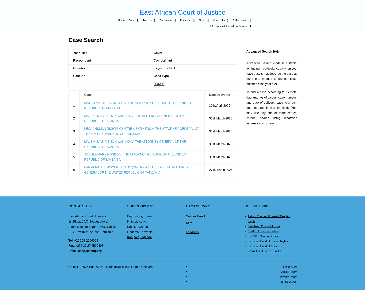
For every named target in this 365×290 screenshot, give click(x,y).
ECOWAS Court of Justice (263, 236)
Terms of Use (289, 281)
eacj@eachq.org (90, 250)
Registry (147, 20)
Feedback (192, 232)
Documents (166, 20)
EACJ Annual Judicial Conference (228, 26)
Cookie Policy (288, 271)
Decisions (185, 20)
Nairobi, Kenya (137, 221)
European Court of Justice (263, 246)
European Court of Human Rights (268, 241)
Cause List (219, 20)
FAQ (189, 223)
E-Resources (240, 20)
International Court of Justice (265, 250)
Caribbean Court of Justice (264, 226)
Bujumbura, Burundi (140, 216)
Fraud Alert (290, 266)
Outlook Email (195, 216)
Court (132, 20)
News (202, 20)
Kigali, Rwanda (137, 226)
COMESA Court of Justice (263, 231)
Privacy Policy (288, 276)
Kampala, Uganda (139, 237)
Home (121, 20)
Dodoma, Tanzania (140, 232)
